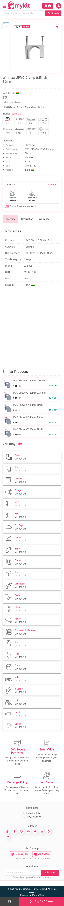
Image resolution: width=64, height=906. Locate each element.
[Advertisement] (32, 331)
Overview (10, 219)
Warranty (44, 219)
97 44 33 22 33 (34, 817)
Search (55, 13)
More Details (39, 107)
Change (52, 184)
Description (27, 219)
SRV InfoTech (38, 895)
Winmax (16, 113)
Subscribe (50, 872)
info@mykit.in (34, 813)
